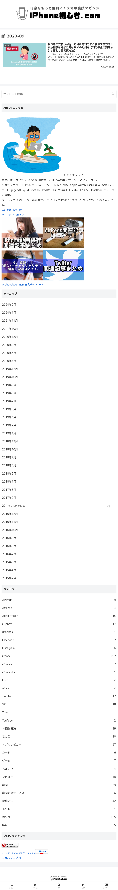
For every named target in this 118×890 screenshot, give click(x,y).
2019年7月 (9, 401)
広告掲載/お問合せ (12, 210)
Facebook (59, 640)
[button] (113, 94)
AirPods (59, 600)
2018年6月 (9, 465)
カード (59, 753)
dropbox (59, 632)
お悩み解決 (59, 728)
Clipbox (59, 624)
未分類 (59, 809)
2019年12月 (10, 369)
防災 (59, 825)
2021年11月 (10, 321)
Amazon (59, 608)
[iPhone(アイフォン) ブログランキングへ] (10, 846)
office (59, 688)
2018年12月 (10, 441)
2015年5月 (9, 562)
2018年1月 (9, 481)
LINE (59, 680)
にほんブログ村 (11, 858)
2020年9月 (9, 345)
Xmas (59, 712)
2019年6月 (9, 409)
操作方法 (59, 801)
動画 (59, 785)
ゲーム (59, 761)
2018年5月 (9, 473)
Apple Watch (59, 616)
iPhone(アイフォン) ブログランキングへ (18, 853)
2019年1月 (9, 433)
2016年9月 (9, 538)
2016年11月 (10, 522)
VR (59, 704)
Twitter (59, 696)
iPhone (59, 656)
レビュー (59, 777)
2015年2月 (9, 578)
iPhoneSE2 (59, 672)
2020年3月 (9, 361)
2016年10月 (10, 530)
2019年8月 (9, 393)
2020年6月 (9, 353)
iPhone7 (59, 664)
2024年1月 (9, 313)
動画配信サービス (59, 793)
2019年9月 (9, 385)
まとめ (59, 736)
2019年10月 (10, 377)
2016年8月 (9, 546)
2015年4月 (9, 570)
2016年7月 (9, 554)
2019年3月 (9, 417)
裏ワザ (59, 817)
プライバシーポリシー (14, 215)
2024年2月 (9, 305)
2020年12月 (10, 337)
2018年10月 (10, 449)
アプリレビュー (59, 745)
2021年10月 (10, 329)
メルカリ (59, 769)
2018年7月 (9, 457)
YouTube (59, 720)
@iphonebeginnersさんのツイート (23, 284)
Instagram (59, 648)
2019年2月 (9, 425)
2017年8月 (9, 490)
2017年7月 (9, 498)
